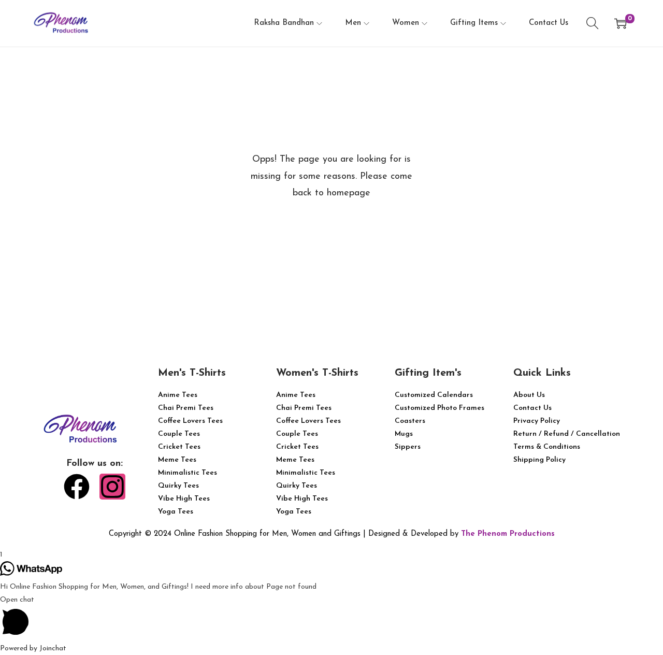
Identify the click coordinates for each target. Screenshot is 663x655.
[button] (331, 617)
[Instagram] (112, 487)
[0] (620, 23)
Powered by (33, 648)
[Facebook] (77, 487)
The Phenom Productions (508, 534)
